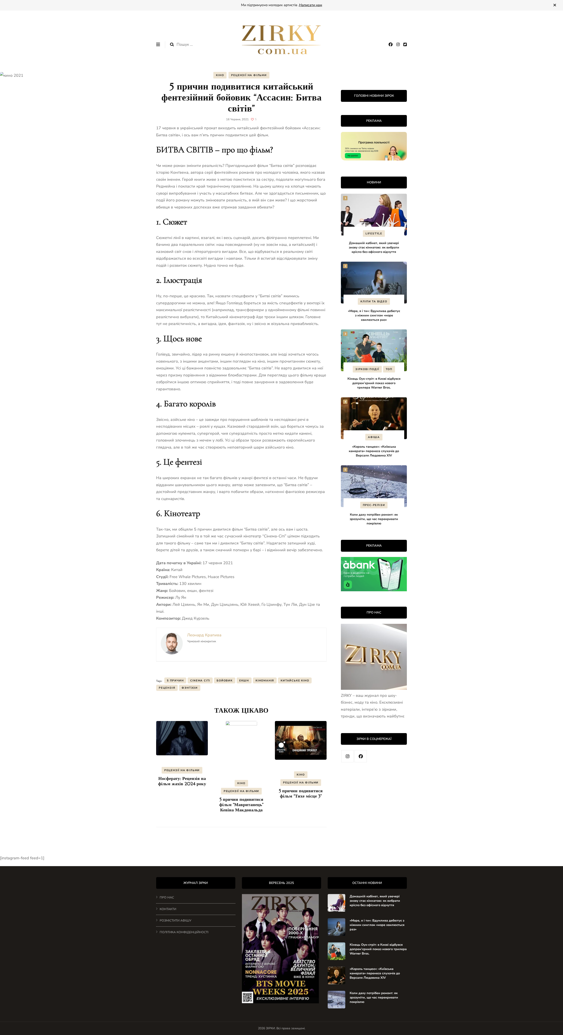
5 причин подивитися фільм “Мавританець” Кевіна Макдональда (241, 805)
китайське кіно (295, 680)
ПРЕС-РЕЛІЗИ (374, 505)
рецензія (167, 688)
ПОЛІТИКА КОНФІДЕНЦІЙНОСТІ (184, 932)
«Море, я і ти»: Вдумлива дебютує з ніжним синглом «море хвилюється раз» (374, 315)
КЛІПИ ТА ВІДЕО (373, 301)
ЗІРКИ (270, 1028)
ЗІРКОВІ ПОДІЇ (367, 369)
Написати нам (310, 5)
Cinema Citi (200, 680)
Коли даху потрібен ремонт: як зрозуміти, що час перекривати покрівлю (374, 519)
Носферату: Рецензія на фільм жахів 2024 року (182, 781)
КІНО (220, 75)
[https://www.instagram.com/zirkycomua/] (347, 756)
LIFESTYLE (374, 233)
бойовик (225, 680)
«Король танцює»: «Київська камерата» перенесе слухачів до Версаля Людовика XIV (374, 451)
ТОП (389, 369)
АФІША (374, 437)
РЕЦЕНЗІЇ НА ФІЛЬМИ (249, 75)
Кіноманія (265, 680)
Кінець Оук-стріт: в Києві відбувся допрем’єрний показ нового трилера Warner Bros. (373, 383)
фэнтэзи (190, 688)
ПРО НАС (167, 897)
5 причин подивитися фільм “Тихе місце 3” (301, 793)
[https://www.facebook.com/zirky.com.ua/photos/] (361, 756)
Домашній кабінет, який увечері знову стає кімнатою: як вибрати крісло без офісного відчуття (374, 247)
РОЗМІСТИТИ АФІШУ (175, 920)
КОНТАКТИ (168, 909)
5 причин (175, 680)
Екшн (244, 680)
